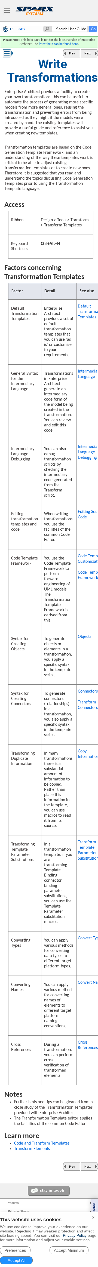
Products (13, 1202)
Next (87, 53)
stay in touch (52, 1190)
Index (21, 28)
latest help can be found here (58, 44)
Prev (72, 53)
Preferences (15, 1250)
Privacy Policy (75, 1235)
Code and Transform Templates (41, 1143)
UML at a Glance (18, 1211)
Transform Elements (32, 1149)
